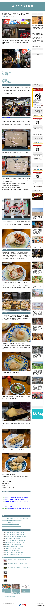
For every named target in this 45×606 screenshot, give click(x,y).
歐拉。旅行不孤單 (22, 6)
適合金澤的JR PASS (6, 81)
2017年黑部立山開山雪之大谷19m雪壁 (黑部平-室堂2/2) (13, 554)
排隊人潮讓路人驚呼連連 (7, 72)
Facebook (38, 49)
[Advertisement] (37, 69)
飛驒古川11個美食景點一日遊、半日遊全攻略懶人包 (13, 548)
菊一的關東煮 (5, 79)
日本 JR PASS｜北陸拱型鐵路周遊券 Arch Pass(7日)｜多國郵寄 (11, 526)
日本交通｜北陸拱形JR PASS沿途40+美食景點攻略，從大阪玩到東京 (26, 591)
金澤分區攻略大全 (6, 80)
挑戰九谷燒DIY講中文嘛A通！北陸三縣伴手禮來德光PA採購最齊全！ (16, 542)
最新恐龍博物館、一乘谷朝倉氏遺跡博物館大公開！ (13, 544)
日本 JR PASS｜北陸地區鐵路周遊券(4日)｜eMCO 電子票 (10, 522)
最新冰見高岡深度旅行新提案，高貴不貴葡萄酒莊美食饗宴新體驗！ (15, 536)
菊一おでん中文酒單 (6, 74)
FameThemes (41, 603)
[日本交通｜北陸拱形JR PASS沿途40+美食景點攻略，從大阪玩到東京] (25, 586)
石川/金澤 (3, 16)
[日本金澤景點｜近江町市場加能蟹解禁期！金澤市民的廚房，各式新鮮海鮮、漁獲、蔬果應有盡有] (6, 586)
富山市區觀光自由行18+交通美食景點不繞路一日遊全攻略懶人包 (15, 532)
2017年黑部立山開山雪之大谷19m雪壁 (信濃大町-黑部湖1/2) (14, 552)
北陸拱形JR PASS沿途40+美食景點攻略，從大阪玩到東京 (14, 546)
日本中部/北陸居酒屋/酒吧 (11, 596)
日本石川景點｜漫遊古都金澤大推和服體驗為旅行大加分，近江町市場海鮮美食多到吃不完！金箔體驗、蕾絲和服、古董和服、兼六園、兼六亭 (16, 592)
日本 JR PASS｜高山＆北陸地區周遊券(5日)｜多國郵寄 (10, 524)
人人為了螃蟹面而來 (6, 73)
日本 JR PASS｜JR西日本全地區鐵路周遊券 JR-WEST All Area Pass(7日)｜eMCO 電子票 (15, 518)
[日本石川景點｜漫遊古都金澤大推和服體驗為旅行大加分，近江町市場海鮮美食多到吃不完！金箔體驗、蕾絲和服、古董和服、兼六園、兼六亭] (16, 586)
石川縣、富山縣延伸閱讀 (7, 82)
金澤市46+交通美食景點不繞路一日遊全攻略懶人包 (13, 538)
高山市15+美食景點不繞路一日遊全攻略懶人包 (12, 550)
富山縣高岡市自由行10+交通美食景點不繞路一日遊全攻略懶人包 (15, 534)
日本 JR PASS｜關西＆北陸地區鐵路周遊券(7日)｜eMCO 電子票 (11, 520)
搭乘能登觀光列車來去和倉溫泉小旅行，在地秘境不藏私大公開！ (15, 540)
